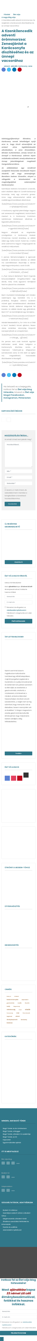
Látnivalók (11, 1075)
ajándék (14, 66)
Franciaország (10, 1013)
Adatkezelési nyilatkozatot (16, 610)
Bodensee (9, 1023)
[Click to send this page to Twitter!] (9, 70)
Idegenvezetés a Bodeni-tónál (14, 1219)
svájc (17, 1013)
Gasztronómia (11, 1066)
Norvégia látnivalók (12, 1082)
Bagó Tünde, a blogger (11, 1131)
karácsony (22, 66)
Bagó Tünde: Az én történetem (15, 1128)
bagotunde (9, 1016)
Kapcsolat (7, 1140)
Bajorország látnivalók (13, 1053)
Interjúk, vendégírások (13, 1069)
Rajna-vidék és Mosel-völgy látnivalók (17, 1091)
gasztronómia (10, 1003)
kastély (8, 1006)
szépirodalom (25, 999)
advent (7, 66)
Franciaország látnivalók (14, 1062)
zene (30, 66)
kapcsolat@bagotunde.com (18, 1267)
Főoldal (6, 14)
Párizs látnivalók (26, 1013)
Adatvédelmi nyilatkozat (12, 1230)
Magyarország (16, 1006)
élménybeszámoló (12, 1019)
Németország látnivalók (15, 1085)
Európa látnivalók (13, 1059)
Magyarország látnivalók (15, 1079)
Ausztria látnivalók (12, 1046)
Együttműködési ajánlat (12, 1142)
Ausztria (27, 1003)
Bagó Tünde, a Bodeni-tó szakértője (17, 1134)
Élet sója (16, 14)
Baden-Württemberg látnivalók (16, 1050)
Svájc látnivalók (11, 1095)
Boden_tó (9, 996)
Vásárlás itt (18, 562)
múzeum (16, 996)
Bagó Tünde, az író (10, 1137)
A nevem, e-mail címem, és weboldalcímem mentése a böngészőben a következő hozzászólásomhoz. (16, 494)
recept (20, 1009)
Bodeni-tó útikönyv (10, 1210)
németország (11, 1009)
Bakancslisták (11, 1056)
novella (19, 1003)
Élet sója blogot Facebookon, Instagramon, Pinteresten (19, 395)
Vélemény (22, 1095)
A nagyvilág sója (9, 17)
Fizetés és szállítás (10, 1227)
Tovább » (18, 753)
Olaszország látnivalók (12, 1088)
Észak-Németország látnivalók (15, 1098)
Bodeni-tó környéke (12, 999)
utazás (27, 1009)
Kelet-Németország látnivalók (15, 1072)
